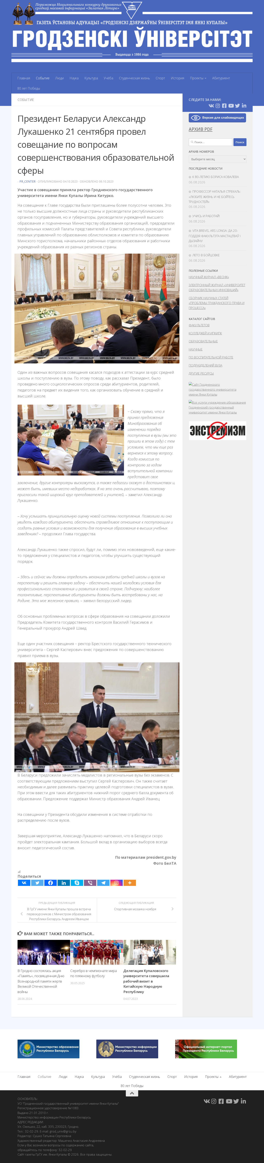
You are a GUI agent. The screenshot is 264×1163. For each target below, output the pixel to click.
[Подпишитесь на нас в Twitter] (237, 105)
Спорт (160, 78)
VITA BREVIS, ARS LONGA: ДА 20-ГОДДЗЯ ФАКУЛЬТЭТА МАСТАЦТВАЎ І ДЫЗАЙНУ (214, 235)
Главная (23, 78)
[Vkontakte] (24, 883)
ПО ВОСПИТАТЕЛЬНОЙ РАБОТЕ (211, 357)
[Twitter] (37, 883)
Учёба (108, 78)
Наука (74, 78)
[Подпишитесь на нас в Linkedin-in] (244, 105)
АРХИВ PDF (200, 129)
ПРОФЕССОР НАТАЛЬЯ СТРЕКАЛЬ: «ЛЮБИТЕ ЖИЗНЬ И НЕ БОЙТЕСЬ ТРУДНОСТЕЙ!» (215, 196)
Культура (91, 78)
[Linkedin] (64, 883)
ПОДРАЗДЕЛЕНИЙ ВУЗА (205, 365)
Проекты (196, 78)
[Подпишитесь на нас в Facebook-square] (224, 105)
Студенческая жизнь (134, 78)
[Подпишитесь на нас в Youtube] (230, 105)
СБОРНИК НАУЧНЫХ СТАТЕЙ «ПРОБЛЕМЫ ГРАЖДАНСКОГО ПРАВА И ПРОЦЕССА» (216, 303)
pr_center (27, 181)
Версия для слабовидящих (223, 117)
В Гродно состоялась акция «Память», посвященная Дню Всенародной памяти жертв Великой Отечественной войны (41, 981)
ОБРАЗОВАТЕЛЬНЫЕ (203, 341)
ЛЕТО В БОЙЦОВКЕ (206, 255)
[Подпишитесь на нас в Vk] (211, 105)
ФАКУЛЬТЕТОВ (199, 325)
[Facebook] (50, 883)
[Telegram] (103, 883)
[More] (130, 883)
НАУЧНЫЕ (196, 349)
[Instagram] (116, 883)
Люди (59, 78)
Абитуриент (221, 78)
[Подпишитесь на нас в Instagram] (217, 105)
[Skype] (77, 883)
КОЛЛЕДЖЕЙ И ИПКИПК (205, 333)
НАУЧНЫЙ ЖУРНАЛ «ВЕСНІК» (209, 277)
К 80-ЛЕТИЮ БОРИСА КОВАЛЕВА (215, 177)
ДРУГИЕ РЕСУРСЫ (201, 373)
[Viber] (90, 883)
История (177, 78)
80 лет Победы (28, 88)
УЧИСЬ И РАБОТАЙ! (206, 216)
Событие (43, 78)
